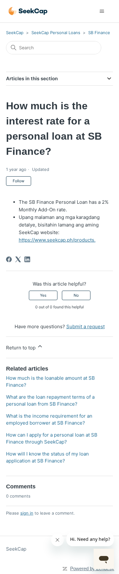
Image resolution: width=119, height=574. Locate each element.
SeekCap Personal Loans (55, 32)
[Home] (28, 11)
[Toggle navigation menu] (101, 11)
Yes (43, 295)
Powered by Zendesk (92, 568)
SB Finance (99, 32)
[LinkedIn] (27, 259)
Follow (18, 180)
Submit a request (85, 326)
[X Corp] (18, 259)
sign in (26, 513)
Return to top (21, 348)
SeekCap (14, 32)
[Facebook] (9, 259)
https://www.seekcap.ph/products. (57, 240)
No (76, 295)
